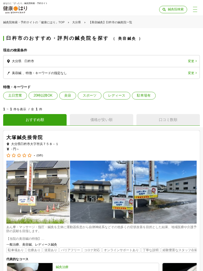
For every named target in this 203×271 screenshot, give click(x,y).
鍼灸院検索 (176, 9)
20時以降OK (43, 95)
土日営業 (15, 95)
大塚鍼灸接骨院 (24, 137)
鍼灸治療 (62, 267)
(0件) (39, 155)
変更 (191, 61)
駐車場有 (144, 95)
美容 (67, 95)
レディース (116, 95)
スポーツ (89, 95)
